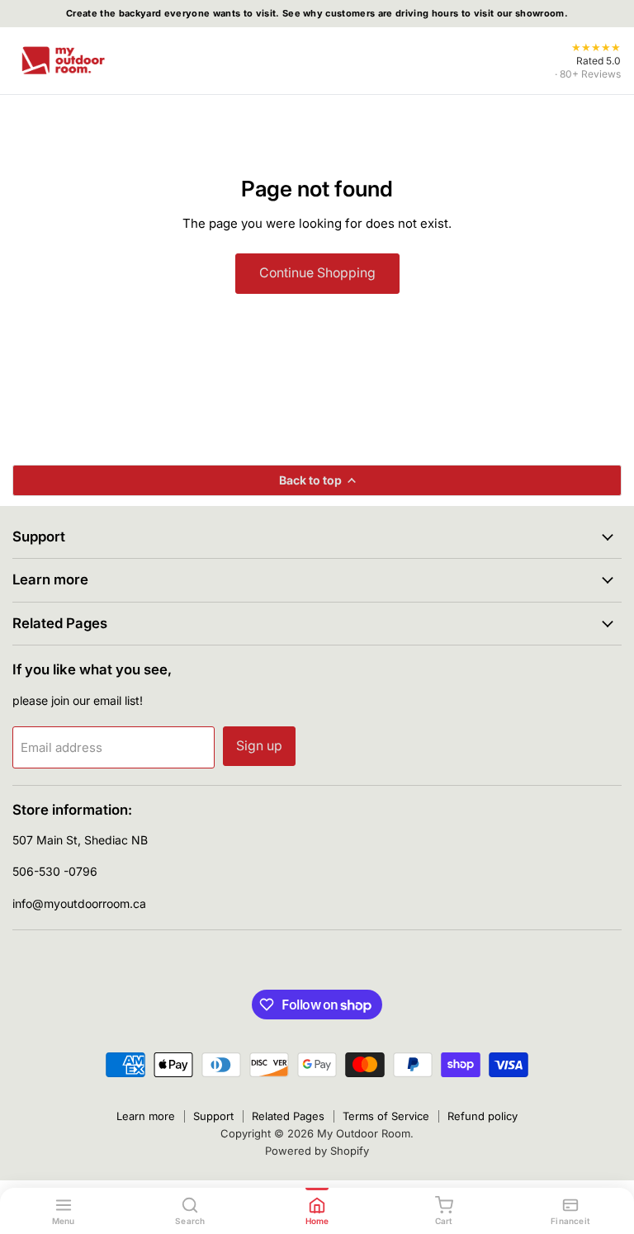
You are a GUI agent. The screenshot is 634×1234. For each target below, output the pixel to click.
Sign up (259, 746)
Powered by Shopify (317, 1150)
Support (213, 1116)
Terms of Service (386, 1116)
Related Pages (288, 1116)
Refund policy (482, 1116)
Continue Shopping (317, 273)
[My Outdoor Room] (62, 60)
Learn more (145, 1116)
